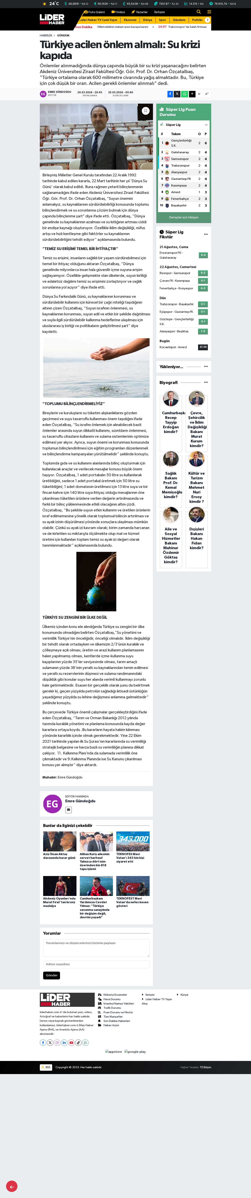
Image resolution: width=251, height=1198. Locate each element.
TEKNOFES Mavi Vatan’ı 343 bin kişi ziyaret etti (130, 858)
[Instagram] (57, 1042)
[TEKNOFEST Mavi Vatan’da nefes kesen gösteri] (133, 886)
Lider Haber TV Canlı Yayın (98, 20)
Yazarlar (142, 12)
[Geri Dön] (12, 1186)
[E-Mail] (68, 810)
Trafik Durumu (112, 1007)
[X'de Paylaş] (177, 94)
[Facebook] (43, 1042)
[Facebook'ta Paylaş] (170, 94)
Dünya (147, 20)
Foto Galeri (96, 12)
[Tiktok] (78, 1042)
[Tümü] (206, 367)
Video (120, 12)
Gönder (51, 975)
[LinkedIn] (64, 1042)
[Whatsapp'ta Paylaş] (184, 94)
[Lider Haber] (52, 19)
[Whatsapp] (85, 1042)
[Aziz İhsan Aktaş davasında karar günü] (59, 841)
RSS (47, 1067)
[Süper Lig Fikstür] (206, 234)
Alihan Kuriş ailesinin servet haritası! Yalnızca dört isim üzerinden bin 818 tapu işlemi (94, 862)
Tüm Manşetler (113, 1016)
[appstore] (114, 1051)
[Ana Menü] (207, 12)
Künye (184, 994)
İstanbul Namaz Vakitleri (119, 1003)
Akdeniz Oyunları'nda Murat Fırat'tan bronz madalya (59, 902)
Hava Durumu (112, 999)
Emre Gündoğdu (80, 801)
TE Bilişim (205, 1067)
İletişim (159, 12)
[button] (207, 20)
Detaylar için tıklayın (183, 217)
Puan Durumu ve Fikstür (118, 1012)
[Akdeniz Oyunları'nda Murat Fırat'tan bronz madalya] (59, 886)
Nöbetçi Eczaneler (115, 994)
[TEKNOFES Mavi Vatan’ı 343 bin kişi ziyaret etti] (133, 841)
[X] (50, 1042)
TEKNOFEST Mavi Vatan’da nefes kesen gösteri (132, 902)
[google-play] (135, 1051)
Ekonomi (130, 20)
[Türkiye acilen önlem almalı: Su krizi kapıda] (96, 137)
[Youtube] (71, 1042)
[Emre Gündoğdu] (52, 803)
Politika (197, 20)
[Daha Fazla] (192, 94)
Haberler (46, 35)
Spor (162, 20)
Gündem (179, 20)
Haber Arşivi (111, 1025)
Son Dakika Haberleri (117, 1021)
